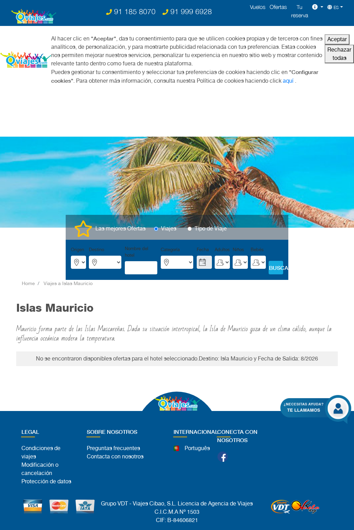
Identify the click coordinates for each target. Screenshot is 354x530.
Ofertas (278, 7)
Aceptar (337, 39)
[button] (317, 7)
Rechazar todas (339, 53)
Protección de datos (46, 481)
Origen (77, 249)
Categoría (170, 249)
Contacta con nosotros (115, 456)
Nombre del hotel (136, 252)
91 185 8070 (134, 11)
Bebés (257, 249)
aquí (288, 80)
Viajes (168, 228)
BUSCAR (276, 267)
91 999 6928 (190, 11)
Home (28, 283)
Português (197, 448)
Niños (238, 249)
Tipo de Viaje (211, 228)
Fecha (203, 249)
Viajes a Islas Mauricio (68, 283)
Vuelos (258, 7)
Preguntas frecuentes (113, 448)
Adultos (222, 249)
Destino (96, 249)
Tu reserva (299, 11)
